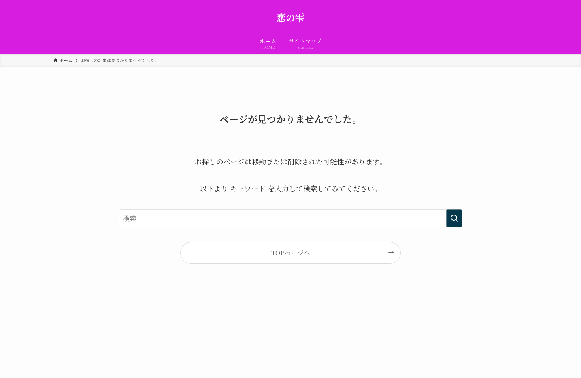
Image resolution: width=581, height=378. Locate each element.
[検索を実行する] (454, 218)
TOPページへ (290, 252)
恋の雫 (290, 17)
